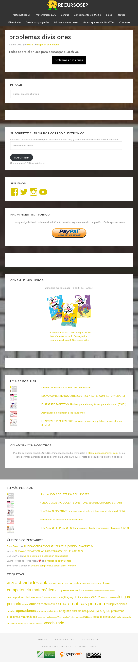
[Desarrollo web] (71, 656)
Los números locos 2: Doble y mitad (69, 336)
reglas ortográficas (54, 617)
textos (32, 623)
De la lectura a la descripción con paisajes (45, 555)
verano (39, 623)
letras (25, 604)
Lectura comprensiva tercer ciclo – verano (53, 565)
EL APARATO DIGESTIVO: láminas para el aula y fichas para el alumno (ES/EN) (83, 404)
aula (44, 582)
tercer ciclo (23, 623)
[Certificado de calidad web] (46, 656)
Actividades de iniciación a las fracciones (63, 412)
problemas (117, 611)
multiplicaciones (116, 604)
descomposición (15, 597)
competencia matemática (30, 589)
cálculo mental (109, 591)
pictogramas (79, 610)
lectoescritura (82, 597)
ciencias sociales (90, 583)
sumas (115, 617)
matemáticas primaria (82, 603)
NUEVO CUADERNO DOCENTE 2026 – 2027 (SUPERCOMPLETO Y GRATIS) (83, 396)
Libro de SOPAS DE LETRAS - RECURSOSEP (66, 387)
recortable (42, 617)
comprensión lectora (69, 590)
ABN (10, 583)
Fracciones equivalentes (58, 560)
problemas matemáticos (22, 616)
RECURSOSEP (69, 5)
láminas (34, 604)
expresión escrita (43, 597)
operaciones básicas (47, 611)
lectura (95, 597)
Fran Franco (13, 546)
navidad (11, 611)
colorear (105, 583)
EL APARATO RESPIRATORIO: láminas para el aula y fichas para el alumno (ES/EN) (85, 528)
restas (87, 616)
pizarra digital (98, 610)
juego (71, 597)
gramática (55, 597)
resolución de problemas (73, 617)
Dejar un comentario (48, 44)
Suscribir (21, 157)
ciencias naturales (69, 583)
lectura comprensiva (109, 597)
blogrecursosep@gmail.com (103, 453)
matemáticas (50, 604)
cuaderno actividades (94, 591)
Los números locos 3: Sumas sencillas (69, 340)
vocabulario (54, 623)
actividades (27, 582)
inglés (64, 597)
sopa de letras (101, 616)
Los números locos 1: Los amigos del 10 (69, 332)
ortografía (65, 611)
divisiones (30, 597)
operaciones (26, 611)
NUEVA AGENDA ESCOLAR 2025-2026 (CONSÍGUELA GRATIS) (58, 546)
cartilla (52, 583)
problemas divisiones (69, 60)
